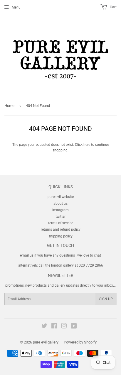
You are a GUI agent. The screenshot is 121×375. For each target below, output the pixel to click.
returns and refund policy (60, 229)
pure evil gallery (45, 342)
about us (60, 203)
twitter (60, 216)
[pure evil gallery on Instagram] (64, 327)
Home (9, 105)
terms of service (60, 223)
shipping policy (60, 236)
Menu (16, 7)
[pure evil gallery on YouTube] (74, 327)
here (86, 145)
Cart (113, 7)
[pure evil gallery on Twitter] (44, 327)
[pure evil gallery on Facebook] (54, 327)
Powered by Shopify (80, 342)
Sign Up (106, 299)
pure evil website (61, 197)
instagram (60, 210)
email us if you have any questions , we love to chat (60, 255)
